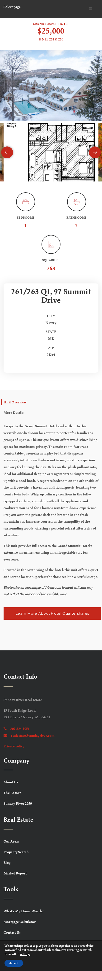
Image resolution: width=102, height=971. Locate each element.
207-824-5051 (19, 729)
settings (25, 954)
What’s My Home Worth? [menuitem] (24, 911)
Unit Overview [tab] (15, 402)
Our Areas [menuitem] (11, 841)
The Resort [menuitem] (12, 793)
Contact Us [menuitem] (12, 933)
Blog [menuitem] (7, 863)
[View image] (51, 152)
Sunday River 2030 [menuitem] (18, 804)
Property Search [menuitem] (16, 852)
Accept (13, 963)
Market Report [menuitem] (15, 873)
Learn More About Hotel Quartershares (52, 613)
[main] (51, 334)
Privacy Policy (14, 746)
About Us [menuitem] (11, 782)
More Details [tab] (13, 413)
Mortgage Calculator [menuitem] (20, 922)
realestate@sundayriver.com (33, 736)
